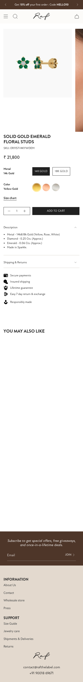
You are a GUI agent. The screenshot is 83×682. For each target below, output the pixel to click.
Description (10, 227)
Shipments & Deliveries (18, 639)
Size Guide (10, 624)
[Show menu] (5, 16)
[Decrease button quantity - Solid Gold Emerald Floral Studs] (9, 211)
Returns (9, 646)
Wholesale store (14, 600)
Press (7, 608)
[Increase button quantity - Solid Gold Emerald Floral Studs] (24, 211)
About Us (10, 585)
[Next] (77, 5)
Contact (9, 593)
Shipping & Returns (15, 262)
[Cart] (76, 16)
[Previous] (6, 5)
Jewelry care (12, 631)
